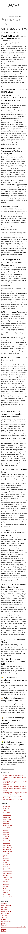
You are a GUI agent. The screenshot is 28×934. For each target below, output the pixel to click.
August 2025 (6, 828)
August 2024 (6, 853)
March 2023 (6, 890)
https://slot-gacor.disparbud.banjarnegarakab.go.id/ (13, 926)
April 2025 (6, 836)
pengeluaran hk (6, 911)
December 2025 (7, 819)
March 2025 (6, 838)
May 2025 (6, 834)
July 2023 (5, 882)
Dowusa (14, 4)
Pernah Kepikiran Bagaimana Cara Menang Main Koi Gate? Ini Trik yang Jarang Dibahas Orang (14, 788)
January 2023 (6, 894)
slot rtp (3, 929)
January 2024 (6, 869)
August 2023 (6, 879)
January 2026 (6, 817)
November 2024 (7, 847)
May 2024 (6, 860)
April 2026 (6, 810)
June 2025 (6, 832)
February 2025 (7, 841)
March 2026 (6, 813)
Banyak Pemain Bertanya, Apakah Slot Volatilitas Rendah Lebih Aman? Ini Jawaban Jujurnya (14, 777)
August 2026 (6, 806)
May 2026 (6, 808)
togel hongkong (6, 905)
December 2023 (7, 871)
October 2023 (7, 875)
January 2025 (6, 843)
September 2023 (7, 877)
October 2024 (7, 849)
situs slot (4, 917)
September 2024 (7, 851)
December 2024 (7, 845)
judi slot (3, 919)
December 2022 (7, 897)
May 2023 (6, 886)
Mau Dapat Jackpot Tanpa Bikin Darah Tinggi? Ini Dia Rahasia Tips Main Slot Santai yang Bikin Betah (15, 782)
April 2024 (6, 862)
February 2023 (7, 892)
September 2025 (7, 825)
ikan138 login (5, 913)
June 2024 (6, 858)
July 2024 (5, 856)
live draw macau (6, 921)
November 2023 (7, 873)
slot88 (3, 923)
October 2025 (7, 823)
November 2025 (7, 821)
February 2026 (7, 815)
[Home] (7, 16)
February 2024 (7, 866)
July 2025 (5, 830)
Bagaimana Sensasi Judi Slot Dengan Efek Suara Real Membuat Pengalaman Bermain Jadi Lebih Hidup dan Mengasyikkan (14, 797)
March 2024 (6, 864)
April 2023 (6, 888)
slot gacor (4, 904)
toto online (4, 907)
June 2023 (6, 884)
